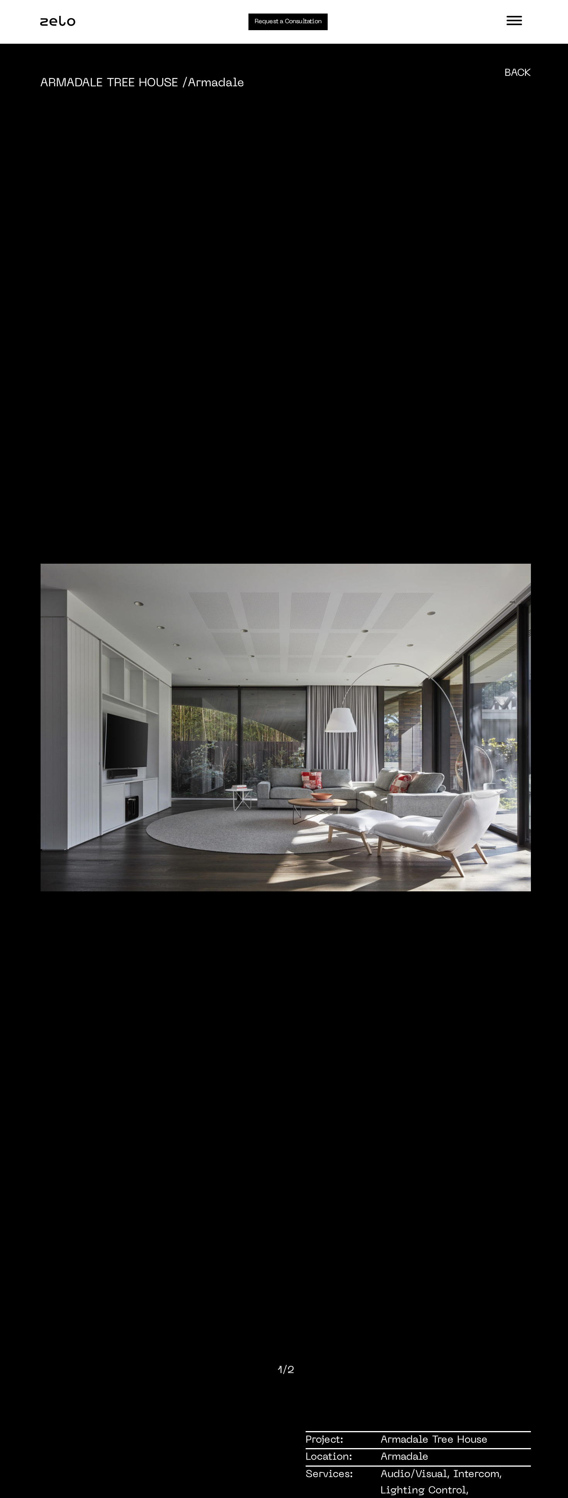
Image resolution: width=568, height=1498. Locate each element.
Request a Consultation (288, 22)
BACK (518, 73)
